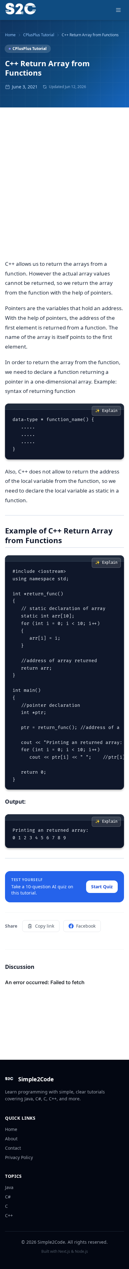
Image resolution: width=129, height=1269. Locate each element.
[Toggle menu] (118, 10)
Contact (13, 1148)
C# (8, 1197)
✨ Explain (106, 411)
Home (10, 34)
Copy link (44, 926)
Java (9, 1187)
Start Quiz (102, 887)
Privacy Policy (19, 1157)
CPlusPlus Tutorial (38, 34)
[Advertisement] (64, 187)
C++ (9, 1215)
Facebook (85, 926)
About (11, 1139)
